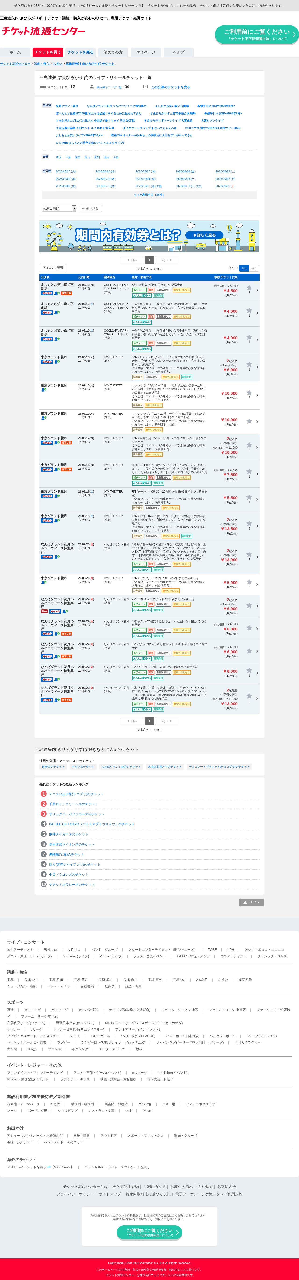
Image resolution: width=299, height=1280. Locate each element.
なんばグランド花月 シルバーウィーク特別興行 (116, 106)
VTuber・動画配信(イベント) (28, 1079)
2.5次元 (201, 980)
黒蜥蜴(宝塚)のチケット (66, 854)
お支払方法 (226, 1187)
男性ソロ (50, 949)
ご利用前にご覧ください (257, 34)
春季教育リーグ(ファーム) (26, 1023)
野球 (10, 1010)
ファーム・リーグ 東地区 (179, 1010)
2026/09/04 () (146, 179)
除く (254, 268)
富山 (87, 157)
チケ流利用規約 (126, 1187)
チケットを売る (81, 52)
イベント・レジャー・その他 (34, 1065)
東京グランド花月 (67, 106)
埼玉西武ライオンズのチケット (72, 844)
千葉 (68, 157)
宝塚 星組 (106, 980)
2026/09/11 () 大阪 (149, 186)
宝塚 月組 (56, 980)
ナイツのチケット (83, 766)
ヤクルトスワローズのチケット (72, 884)
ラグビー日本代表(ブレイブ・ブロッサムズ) (113, 1042)
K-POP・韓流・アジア (193, 956)
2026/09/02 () (66, 179)
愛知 (97, 157)
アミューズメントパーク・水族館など (35, 1135)
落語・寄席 (133, 986)
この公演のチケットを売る (170, 87)
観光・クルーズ (185, 1135)
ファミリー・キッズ (75, 1079)
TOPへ (254, 902)
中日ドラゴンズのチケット (68, 874)
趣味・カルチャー (20, 1142)
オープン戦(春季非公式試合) (129, 1010)
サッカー (13, 1029)
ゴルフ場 (144, 1104)
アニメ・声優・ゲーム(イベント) (97, 1072)
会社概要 (205, 1187)
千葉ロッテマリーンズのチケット (73, 804)
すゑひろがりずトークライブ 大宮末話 (168, 120)
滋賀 (106, 157)
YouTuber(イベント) (173, 1072)
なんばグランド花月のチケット (121, 766)
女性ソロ (74, 949)
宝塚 (10, 980)
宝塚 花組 (31, 980)
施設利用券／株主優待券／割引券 (38, 1096)
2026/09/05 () (186, 179)
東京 (78, 157)
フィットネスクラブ (200, 1104)
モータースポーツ (112, 1049)
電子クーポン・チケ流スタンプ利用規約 (208, 1194)
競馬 (139, 1049)
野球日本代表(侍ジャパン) (75, 1023)
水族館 (55, 1104)
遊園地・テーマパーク (23, 1104)
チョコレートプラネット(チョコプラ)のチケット (219, 766)
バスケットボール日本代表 (26, 1042)
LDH (231, 949)
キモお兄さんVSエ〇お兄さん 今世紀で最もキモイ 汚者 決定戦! (95, 120)
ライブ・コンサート (26, 942)
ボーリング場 (37, 1110)
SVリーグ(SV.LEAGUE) (138, 1036)
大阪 (116, 157)
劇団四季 (245, 980)
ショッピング (68, 1110)
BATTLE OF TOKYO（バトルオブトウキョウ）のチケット (92, 824)
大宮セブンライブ (212, 120)
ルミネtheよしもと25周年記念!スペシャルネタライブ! (90, 142)
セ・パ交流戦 (88, 1010)
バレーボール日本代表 (182, 1036)
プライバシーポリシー (75, 1194)
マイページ (146, 52)
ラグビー (63, 1042)
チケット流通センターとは (85, 1187)
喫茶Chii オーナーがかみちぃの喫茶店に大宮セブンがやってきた (152, 135)
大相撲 (12, 1049)
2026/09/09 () (66, 186)
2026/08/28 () (186, 171)
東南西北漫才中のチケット (165, 766)
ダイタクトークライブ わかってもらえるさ (150, 128)
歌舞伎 (109, 986)
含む (244, 268)
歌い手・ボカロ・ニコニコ (264, 949)
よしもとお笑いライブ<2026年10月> (79, 135)
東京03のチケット (53, 766)
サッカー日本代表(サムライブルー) (78, 1029)
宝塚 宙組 (130, 980)
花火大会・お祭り (160, 1079)
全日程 (47, 170)
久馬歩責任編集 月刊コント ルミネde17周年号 (85, 128)
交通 (128, 1110)
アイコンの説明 (53, 267)
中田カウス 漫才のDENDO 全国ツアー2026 (212, 128)
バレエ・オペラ (58, 986)
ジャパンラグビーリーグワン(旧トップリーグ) (190, 1042)
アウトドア (108, 1135)
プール (12, 1110)
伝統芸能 (87, 986)
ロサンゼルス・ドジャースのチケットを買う (117, 1167)
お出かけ (15, 1128)
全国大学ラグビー (248, 1042)
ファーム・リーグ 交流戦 (39, 1016)
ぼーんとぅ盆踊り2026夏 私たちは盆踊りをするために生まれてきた (99, 113)
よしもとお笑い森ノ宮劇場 (172, 106)
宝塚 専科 (155, 980)
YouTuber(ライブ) (76, 956)
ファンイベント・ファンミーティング (35, 1072)
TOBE (212, 949)
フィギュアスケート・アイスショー (33, 1036)
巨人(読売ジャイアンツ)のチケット (74, 864)
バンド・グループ (105, 949)
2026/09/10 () (106, 186)
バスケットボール (223, 1036)
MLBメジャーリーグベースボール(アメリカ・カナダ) (144, 1023)
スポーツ (15, 1002)
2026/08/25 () (66, 171)
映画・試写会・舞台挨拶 (118, 1079)
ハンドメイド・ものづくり (63, 1142)
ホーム (15, 52)
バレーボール (100, 1036)
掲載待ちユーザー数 (109, 87)
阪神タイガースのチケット (68, 834)
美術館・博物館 (116, 1104)
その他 (147, 1110)
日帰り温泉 (81, 1135)
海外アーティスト (234, 956)
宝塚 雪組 (81, 980)
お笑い (223, 980)
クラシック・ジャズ (272, 956)
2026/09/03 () (106, 179)
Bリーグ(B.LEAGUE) (261, 1036)
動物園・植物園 (82, 1104)
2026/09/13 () (225, 186)
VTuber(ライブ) (111, 956)
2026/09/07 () (225, 179)
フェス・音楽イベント (149, 956)
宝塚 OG (179, 980)
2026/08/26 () (106, 171)
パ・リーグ (59, 1010)
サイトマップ (110, 1194)
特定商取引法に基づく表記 (148, 1194)
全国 (45, 156)
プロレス (54, 1049)
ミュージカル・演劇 (21, 986)
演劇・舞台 (17, 972)
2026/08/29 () (225, 171)
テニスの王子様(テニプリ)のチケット (76, 794)
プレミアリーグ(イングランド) (137, 1029)
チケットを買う (48, 52)
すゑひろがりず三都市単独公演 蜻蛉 (173, 113)
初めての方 (113, 52)
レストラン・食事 (101, 1110)
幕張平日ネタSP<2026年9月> (223, 113)
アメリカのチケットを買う (26, 1167)
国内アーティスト (20, 949)
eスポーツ (139, 1072)
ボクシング (80, 1049)
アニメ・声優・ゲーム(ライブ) (29, 956)
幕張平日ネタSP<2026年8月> (216, 106)
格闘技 (32, 1049)
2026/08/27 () (146, 171)
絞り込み (92, 208)
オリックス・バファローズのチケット (77, 814)
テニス (75, 1036)
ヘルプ (178, 52)
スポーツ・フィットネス (146, 1135)
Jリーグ (36, 1029)
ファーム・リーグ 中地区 (227, 1010)
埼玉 (58, 157)
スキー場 (168, 1104)
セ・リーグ (32, 1010)
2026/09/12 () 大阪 (189, 186)
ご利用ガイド (154, 1187)
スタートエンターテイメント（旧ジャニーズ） (162, 949)
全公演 (47, 105)
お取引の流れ (182, 1187)
